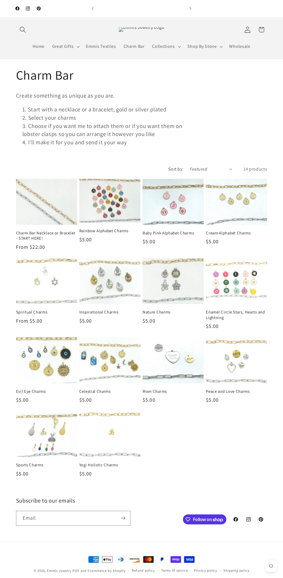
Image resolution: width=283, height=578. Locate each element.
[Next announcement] (190, 8)
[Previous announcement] (93, 8)
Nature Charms (157, 312)
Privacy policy (205, 570)
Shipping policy (236, 570)
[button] (23, 30)
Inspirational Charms (99, 312)
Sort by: (176, 169)
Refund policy (143, 570)
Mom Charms (155, 391)
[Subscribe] (123, 518)
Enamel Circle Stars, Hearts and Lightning (235, 314)
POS (75, 570)
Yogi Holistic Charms (98, 464)
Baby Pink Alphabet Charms (168, 233)
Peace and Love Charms (228, 391)
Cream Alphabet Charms (228, 233)
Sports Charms (29, 464)
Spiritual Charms (32, 312)
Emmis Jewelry (59, 570)
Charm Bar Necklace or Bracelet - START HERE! (45, 235)
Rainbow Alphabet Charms (104, 230)
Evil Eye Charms (31, 391)
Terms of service (174, 570)
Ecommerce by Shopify (107, 570)
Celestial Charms (95, 391)
